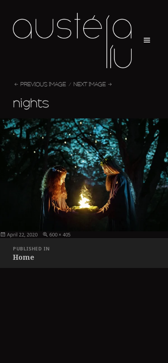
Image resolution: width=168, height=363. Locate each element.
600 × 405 (60, 234)
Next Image (89, 84)
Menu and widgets (147, 48)
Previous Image (43, 84)
